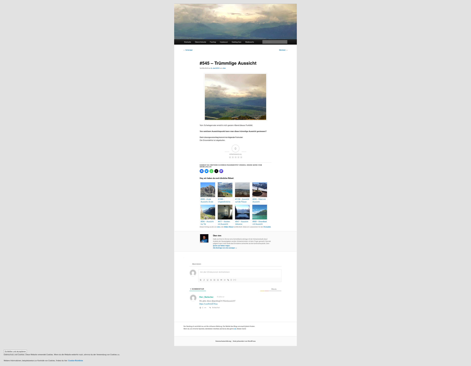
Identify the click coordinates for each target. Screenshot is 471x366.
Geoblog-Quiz (236, 42)
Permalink (267, 227)
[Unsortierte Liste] (218, 279)
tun (235, 329)
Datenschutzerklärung (223, 341)
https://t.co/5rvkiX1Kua (208, 303)
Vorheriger (188, 50)
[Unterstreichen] (207, 279)
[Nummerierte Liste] (214, 279)
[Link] (228, 279)
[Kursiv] (204, 279)
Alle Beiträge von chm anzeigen (225, 248)
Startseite (187, 42)
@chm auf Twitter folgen (221, 245)
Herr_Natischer (206, 297)
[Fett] (200, 279)
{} (231, 280)
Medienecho (249, 42)
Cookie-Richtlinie (75, 360)
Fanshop (213, 42)
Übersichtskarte (200, 42)
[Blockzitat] (221, 279)
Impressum (224, 42)
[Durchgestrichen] (211, 279)
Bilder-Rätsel (228, 227)
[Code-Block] (224, 279)
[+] (234, 280)
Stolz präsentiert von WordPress (244, 341)
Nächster (283, 50)
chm (224, 68)
